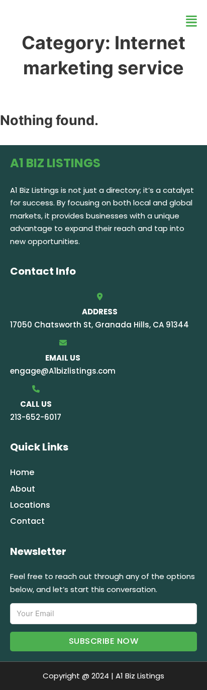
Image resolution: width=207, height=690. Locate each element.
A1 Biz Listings (70, 21)
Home (22, 472)
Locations (30, 505)
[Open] (191, 21)
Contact (27, 521)
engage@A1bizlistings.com (63, 371)
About (22, 489)
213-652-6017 (35, 417)
